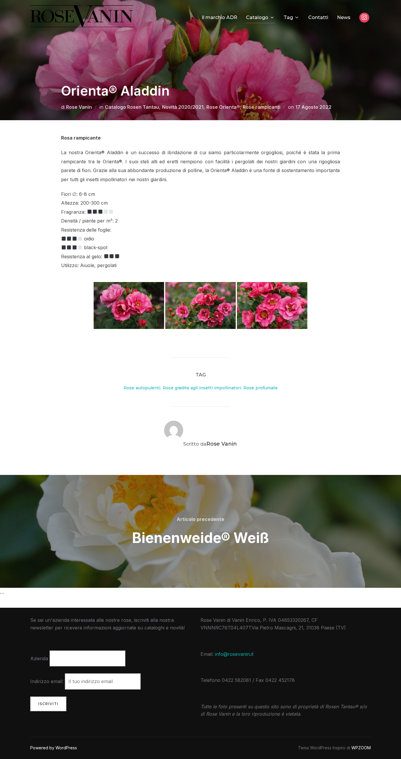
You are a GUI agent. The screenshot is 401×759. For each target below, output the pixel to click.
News (344, 17)
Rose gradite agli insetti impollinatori (202, 387)
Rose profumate (260, 387)
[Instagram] (364, 17)
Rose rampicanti (261, 107)
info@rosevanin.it (234, 654)
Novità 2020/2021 (182, 107)
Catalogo (257, 17)
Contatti (318, 17)
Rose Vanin (79, 107)
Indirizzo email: (47, 681)
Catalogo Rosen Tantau (132, 107)
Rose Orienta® (223, 107)
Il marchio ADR (219, 17)
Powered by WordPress (53, 747)
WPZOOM (361, 747)
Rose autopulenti (142, 387)
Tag (288, 17)
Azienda (39, 658)
